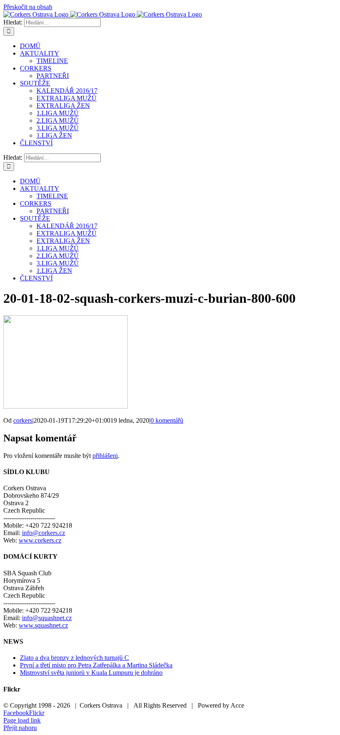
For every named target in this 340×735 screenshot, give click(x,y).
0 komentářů (167, 420)
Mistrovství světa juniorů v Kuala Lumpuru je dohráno (91, 672)
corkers (22, 420)
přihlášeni (105, 455)
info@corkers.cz (43, 532)
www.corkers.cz (40, 540)
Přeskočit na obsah (27, 6)
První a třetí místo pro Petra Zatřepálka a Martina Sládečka (96, 665)
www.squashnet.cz (43, 625)
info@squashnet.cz (47, 617)
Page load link (22, 720)
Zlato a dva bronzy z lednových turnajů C (74, 657)
